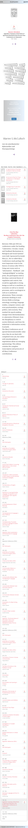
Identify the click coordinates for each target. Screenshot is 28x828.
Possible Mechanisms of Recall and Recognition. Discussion (10, 424)
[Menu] (0, 2)
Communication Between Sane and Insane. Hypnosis (9, 587)
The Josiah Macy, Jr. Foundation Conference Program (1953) (9, 761)
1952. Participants (6, 635)
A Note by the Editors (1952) (9, 650)
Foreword (4, 753)
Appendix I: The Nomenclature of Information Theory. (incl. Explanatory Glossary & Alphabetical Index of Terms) (10, 620)
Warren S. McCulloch (14, 32)
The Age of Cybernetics (8, 384)
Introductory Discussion (8, 391)
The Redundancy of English (8, 485)
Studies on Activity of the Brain (9, 777)
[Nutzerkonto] (24, 2)
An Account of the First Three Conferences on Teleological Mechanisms (13, 178)
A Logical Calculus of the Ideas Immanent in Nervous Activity (13, 170)
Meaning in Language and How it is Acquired (10, 794)
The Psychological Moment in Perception (9, 398)
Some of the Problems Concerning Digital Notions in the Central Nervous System (10, 466)
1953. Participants (6, 747)
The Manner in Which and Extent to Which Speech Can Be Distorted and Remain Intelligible (10, 476)
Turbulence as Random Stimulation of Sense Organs (10, 715)
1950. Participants (6, 442)
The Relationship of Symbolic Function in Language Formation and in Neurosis (10, 523)
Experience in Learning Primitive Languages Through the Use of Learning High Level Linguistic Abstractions (10, 494)
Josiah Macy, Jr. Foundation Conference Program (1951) (8, 553)
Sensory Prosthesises (7, 430)
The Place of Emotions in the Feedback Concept (9, 667)
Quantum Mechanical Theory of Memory (10, 415)
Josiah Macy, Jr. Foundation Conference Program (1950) (9, 449)
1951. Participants (6, 546)
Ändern (14, 119)
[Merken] (13, 44)
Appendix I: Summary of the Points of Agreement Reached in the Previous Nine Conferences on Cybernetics (10, 804)
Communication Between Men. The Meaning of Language (9, 578)
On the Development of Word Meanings (9, 505)
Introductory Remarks (11, 193)
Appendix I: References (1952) (9, 741)
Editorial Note (5, 376)
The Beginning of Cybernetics (13, 187)
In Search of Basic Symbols (8, 611)
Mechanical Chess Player (8, 707)
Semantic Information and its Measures (9, 785)
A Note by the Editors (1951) (9, 561)
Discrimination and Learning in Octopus (9, 683)
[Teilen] (15, 44)
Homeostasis (5, 675)
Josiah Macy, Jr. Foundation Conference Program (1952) (9, 642)
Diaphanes (14, 1)
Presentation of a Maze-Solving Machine (9, 603)
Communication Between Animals (10, 595)
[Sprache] (25, 2)
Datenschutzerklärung (20, 826)
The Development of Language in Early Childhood (10, 514)
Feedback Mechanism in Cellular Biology (10, 733)
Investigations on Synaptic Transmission (8, 724)
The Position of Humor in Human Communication (10, 658)
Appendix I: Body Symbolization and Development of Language (9, 533)
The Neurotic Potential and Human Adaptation (10, 406)
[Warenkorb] (27, 2)
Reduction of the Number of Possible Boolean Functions (9, 692)
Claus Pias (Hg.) (14, 232)
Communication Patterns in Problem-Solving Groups (8, 569)
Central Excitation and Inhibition (10, 700)
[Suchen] (2, 2)
